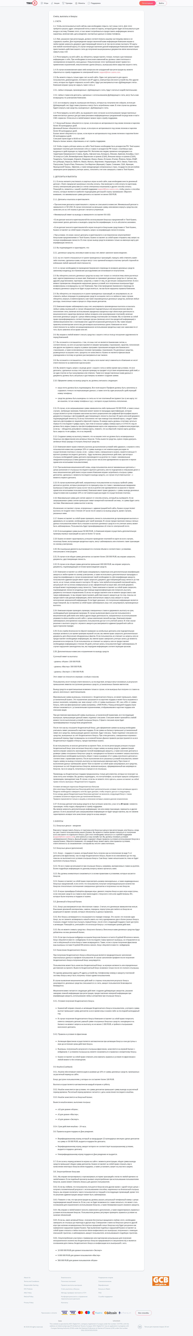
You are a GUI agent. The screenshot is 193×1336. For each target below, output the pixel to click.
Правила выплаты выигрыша (71, 1285)
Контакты (64, 1303)
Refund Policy (28, 1297)
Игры (46, 3)
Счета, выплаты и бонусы (70, 1289)
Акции (56, 3)
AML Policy (28, 1293)
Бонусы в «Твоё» (104, 1289)
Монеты (81, 3)
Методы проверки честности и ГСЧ (73, 1293)
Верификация (103, 1285)
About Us (27, 1278)
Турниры (68, 3)
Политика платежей (68, 1281)
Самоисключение (104, 1281)
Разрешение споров (105, 1278)
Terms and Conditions (31, 1281)
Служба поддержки (105, 1297)
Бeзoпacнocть (66, 1278)
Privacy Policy (29, 1303)
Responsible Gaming (31, 1285)
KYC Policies (28, 1289)
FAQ (99, 1293)
